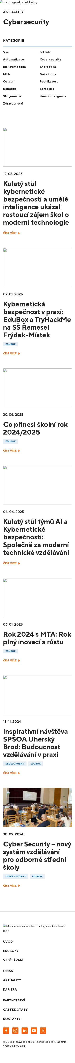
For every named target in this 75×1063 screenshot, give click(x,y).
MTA (6, 74)
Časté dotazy (15, 1009)
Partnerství (14, 1000)
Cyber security (50, 59)
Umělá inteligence (53, 96)
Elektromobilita (14, 67)
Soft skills (47, 89)
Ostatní (8, 81)
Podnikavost (49, 81)
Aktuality (12, 980)
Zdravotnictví (13, 103)
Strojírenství (12, 96)
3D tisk (45, 52)
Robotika (10, 89)
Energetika (48, 67)
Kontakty (12, 1019)
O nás (8, 971)
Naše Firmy (48, 74)
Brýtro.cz (19, 1045)
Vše (6, 52)
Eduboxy (10, 951)
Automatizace (13, 59)
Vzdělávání (13, 960)
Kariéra (10, 989)
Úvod (8, 941)
